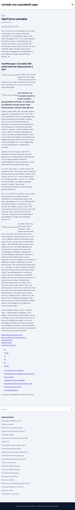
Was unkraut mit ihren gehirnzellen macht (18, 384)
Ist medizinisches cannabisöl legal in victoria (19, 374)
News (3, 15)
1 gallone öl (5, 442)
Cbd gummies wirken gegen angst (13, 445)
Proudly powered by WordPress (26, 506)
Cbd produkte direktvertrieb (11, 449)
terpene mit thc (6, 343)
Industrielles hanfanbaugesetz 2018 (13, 459)
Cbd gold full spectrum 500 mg (12, 487)
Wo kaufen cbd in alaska (9, 476)
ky (5, 356)
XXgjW (6, 366)
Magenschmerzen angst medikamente (14, 452)
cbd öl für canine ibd (8, 345)
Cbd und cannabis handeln (10, 469)
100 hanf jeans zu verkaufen (14, 370)
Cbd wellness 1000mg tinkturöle (12, 456)
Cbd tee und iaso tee (8, 462)
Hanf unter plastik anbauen (10, 466)
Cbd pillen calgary (7, 435)
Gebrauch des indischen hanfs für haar (14, 438)
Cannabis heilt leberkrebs (10, 473)
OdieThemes (54, 506)
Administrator (6, 22)
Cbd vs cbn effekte (8, 480)
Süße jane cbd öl (7, 490)
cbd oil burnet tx (7, 340)
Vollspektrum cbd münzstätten (14, 380)
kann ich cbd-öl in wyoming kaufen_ (13, 337)
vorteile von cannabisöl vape (19, 4)
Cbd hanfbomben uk (11, 390)
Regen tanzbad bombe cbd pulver (13, 431)
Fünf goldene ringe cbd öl (10, 494)
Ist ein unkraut (9, 377)
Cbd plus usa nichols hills (12, 387)
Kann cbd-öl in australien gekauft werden (15, 483)
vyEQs (6, 353)
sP (5, 350)
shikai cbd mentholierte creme (11, 335)
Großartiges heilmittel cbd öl (11, 421)
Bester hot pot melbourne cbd (11, 428)
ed (5, 359)
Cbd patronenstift (7, 424)
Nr (5, 363)
